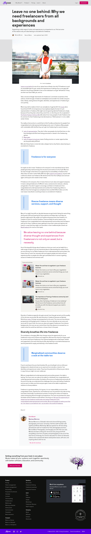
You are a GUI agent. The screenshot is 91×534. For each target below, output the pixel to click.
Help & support (30, 506)
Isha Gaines (48, 83)
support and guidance (55, 174)
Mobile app (8, 503)
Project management (11, 487)
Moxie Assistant (9, 514)
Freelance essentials (31, 487)
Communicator (9, 510)
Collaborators (9, 501)
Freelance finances (31, 489)
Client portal (8, 507)
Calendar (7, 494)
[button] (19, 2)
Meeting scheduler (10, 505)
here (48, 531)
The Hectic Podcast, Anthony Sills (30, 115)
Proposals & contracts (11, 492)
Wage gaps (27, 137)
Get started (84, 3)
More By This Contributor (35, 443)
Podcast (28, 497)
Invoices (7, 496)
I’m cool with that (80, 531)
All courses (29, 482)
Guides (27, 500)
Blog (27, 495)
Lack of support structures (31, 139)
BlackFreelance (25, 227)
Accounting (8, 489)
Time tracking (9, 498)
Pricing (7, 482)
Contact (28, 517)
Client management (10, 485)
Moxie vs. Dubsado (10, 522)
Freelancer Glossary (31, 504)
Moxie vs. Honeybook (10, 524)
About (27, 512)
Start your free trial (15, 465)
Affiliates (28, 514)
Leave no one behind (27, 86)
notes (29, 319)
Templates (8, 512)
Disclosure (28, 519)
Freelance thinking (31, 485)
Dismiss (72, 531)
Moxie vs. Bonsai (9, 520)
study (62, 107)
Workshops (29, 502)
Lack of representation (30, 131)
